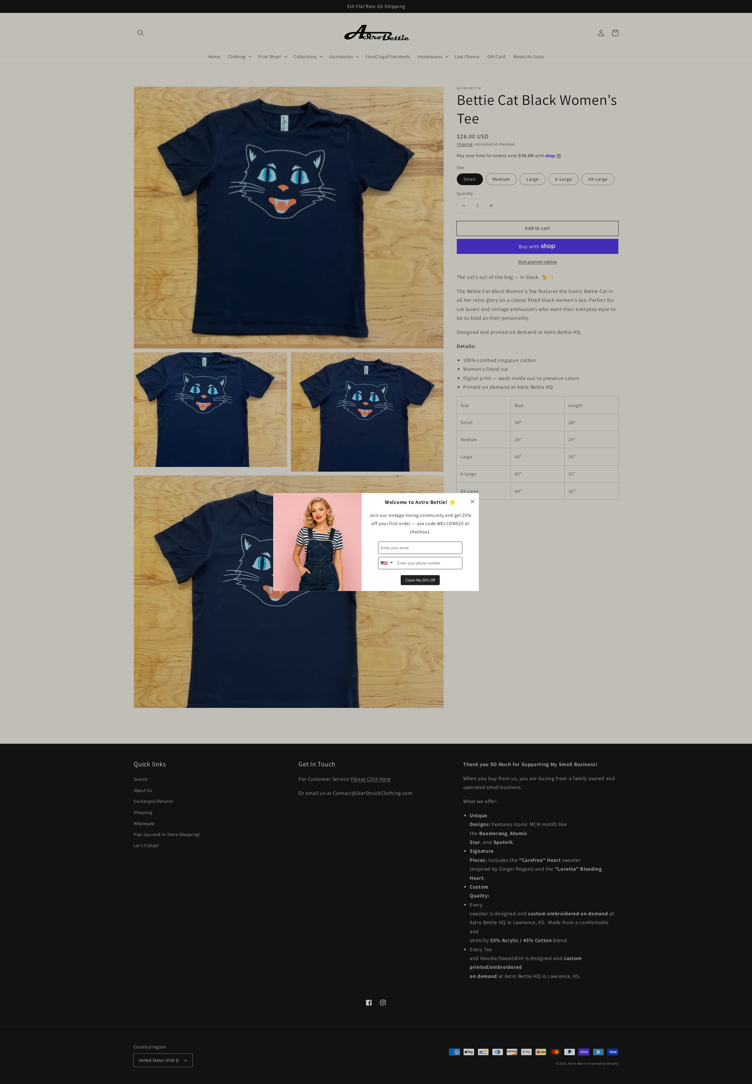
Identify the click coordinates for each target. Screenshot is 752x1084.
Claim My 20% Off (420, 580)
